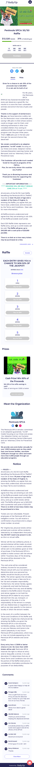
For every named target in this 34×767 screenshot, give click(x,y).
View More (17, 756)
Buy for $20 (18, 286)
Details (27, 253)
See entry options (17, 394)
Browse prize (17, 273)
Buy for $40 (18, 299)
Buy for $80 (18, 325)
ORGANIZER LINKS (25, 244)
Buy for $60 (18, 312)
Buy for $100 (17, 338)
